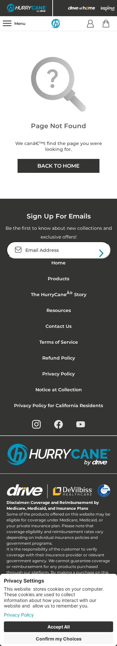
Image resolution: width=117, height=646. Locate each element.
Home (58, 263)
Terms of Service (58, 342)
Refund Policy (58, 358)
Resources (58, 310)
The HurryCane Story (58, 293)
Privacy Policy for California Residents (58, 405)
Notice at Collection (58, 390)
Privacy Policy (58, 374)
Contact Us (59, 326)
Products (58, 279)
